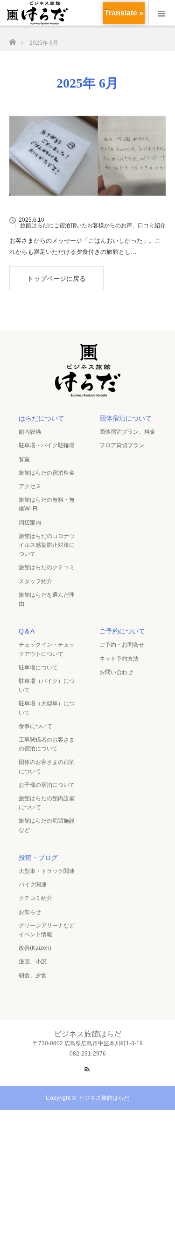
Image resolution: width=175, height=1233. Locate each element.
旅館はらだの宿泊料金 (47, 473)
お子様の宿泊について (47, 785)
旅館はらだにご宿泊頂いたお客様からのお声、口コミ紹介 (93, 225)
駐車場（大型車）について (47, 707)
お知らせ (30, 912)
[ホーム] (12, 39)
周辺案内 (30, 522)
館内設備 (30, 432)
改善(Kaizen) (35, 948)
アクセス (30, 486)
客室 (24, 459)
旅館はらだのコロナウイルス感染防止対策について (47, 545)
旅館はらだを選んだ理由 (47, 599)
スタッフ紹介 (35, 581)
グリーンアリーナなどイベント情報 (47, 930)
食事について (35, 726)
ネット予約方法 (119, 658)
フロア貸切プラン (121, 445)
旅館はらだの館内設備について (47, 803)
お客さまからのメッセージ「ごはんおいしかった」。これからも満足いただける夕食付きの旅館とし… (85, 246)
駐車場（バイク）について (47, 685)
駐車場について (38, 667)
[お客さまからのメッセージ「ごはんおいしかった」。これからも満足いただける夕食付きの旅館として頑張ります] (87, 156)
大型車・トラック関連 (47, 871)
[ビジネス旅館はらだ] (87, 394)
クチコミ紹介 (35, 898)
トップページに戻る (56, 278)
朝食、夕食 (33, 975)
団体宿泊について (125, 418)
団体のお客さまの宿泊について (47, 766)
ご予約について (122, 631)
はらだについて (41, 418)
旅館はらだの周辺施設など (47, 825)
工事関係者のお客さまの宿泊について (47, 744)
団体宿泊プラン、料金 (127, 432)
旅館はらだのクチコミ (47, 567)
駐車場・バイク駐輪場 (47, 445)
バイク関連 (33, 884)
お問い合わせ (116, 672)
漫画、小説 (33, 961)
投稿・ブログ (38, 857)
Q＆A (27, 631)
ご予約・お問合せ (121, 644)
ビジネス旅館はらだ (104, 1098)
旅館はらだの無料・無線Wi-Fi (47, 504)
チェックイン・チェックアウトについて (47, 649)
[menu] (161, 13)
